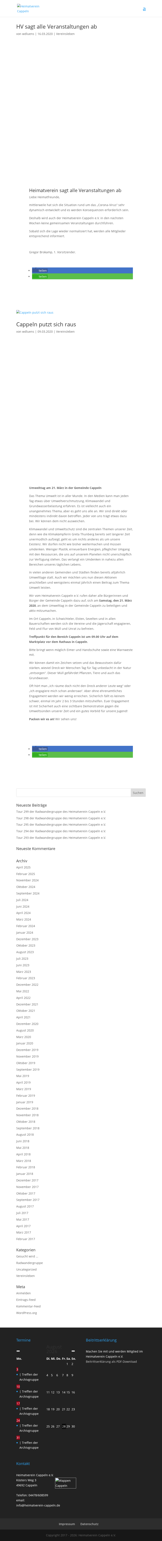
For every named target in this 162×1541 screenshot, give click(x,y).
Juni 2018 (22, 1141)
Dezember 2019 (27, 1050)
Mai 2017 (22, 1219)
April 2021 (23, 1017)
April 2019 (23, 1082)
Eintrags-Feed (26, 1300)
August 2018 (25, 1135)
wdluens (28, 34)
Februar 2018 (25, 1167)
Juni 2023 (22, 965)
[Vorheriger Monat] (18, 1351)
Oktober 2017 (25, 1193)
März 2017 (23, 1232)
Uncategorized (26, 1269)
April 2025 (23, 867)
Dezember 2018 (27, 1108)
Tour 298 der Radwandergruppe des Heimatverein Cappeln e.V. (61, 818)
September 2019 (27, 1069)
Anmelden (23, 1293)
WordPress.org (26, 1313)
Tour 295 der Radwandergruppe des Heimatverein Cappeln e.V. (61, 824)
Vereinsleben (65, 34)
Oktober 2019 (25, 1063)
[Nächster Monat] (73, 1351)
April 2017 (23, 1226)
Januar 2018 (24, 1174)
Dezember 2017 (27, 1180)
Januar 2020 (24, 1043)
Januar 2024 (24, 932)
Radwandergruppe (29, 1263)
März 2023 (23, 972)
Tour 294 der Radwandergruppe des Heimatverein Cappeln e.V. (61, 831)
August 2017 (25, 1206)
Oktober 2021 (25, 1011)
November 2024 (27, 880)
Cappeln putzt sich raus (46, 324)
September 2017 (27, 1200)
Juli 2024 (22, 900)
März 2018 (23, 1161)
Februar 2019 (25, 1096)
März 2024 (23, 919)
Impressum (67, 1524)
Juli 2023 (22, 959)
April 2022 (23, 998)
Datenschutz (89, 1524)
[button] (40, 271)
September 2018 (27, 1128)
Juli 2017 (22, 1213)
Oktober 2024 (25, 887)
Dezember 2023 (27, 939)
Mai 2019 (22, 1076)
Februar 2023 (25, 978)
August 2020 (25, 1030)
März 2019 (23, 1089)
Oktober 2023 (25, 945)
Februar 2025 (25, 874)
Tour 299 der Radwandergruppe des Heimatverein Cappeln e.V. (61, 812)
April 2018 (23, 1154)
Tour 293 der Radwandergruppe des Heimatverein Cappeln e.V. (61, 838)
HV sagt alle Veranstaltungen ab (56, 26)
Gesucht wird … (27, 1256)
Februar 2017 (25, 1239)
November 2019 (27, 1056)
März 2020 (23, 1037)
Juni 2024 (22, 906)
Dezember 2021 (27, 1004)
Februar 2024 (25, 926)
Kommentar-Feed (28, 1306)
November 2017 (27, 1187)
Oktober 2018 (25, 1122)
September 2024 (27, 893)
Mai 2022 (22, 991)
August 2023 (25, 952)
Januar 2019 (24, 1102)
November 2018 (27, 1115)
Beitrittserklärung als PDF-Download (111, 1362)
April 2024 (23, 913)
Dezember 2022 (27, 985)
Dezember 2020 (27, 1024)
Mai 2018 (22, 1148)
